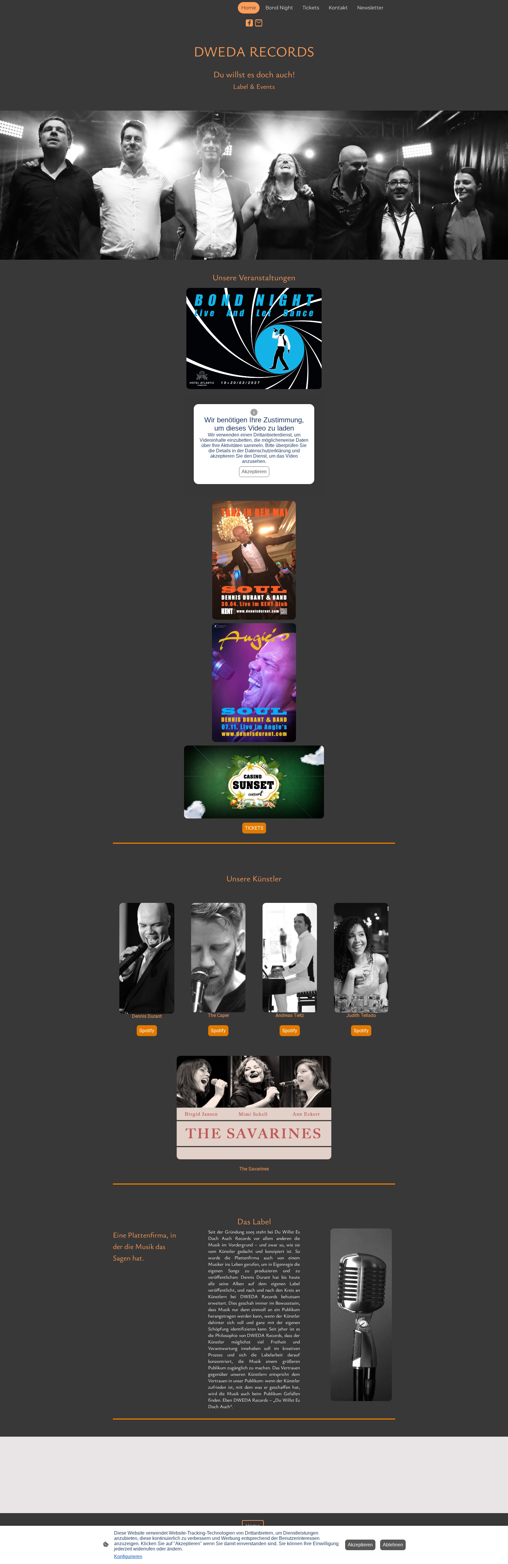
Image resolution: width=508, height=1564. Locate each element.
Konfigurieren (128, 1556)
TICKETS (254, 828)
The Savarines (254, 1169)
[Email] (258, 22)
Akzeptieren (254, 471)
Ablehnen (393, 1544)
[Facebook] (249, 22)
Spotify (146, 1030)
